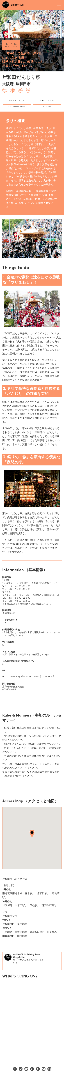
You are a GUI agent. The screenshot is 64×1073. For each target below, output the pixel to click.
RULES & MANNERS (17, 107)
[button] (32, 833)
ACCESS (47, 107)
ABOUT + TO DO (17, 101)
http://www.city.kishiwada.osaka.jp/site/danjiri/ (29, 676)
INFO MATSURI (47, 101)
